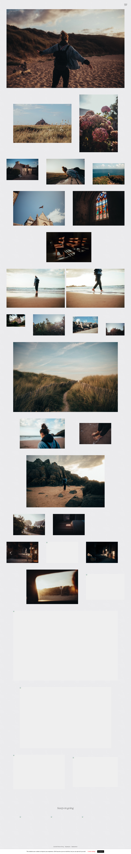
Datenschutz (74, 846)
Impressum (67, 846)
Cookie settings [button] (91, 851)
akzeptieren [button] (100, 851)
